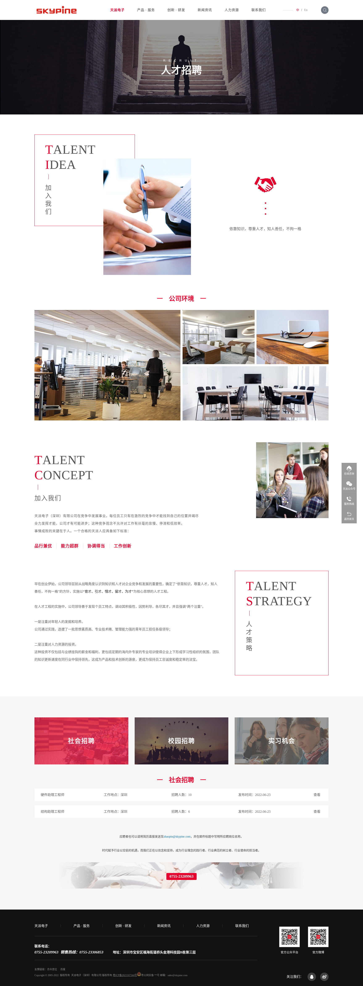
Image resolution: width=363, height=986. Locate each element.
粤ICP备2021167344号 (125, 975)
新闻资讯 (205, 10)
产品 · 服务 (146, 10)
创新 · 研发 (176, 10)
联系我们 (258, 10)
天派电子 (117, 10)
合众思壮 (52, 969)
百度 (62, 969)
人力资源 (232, 10)
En (306, 10)
